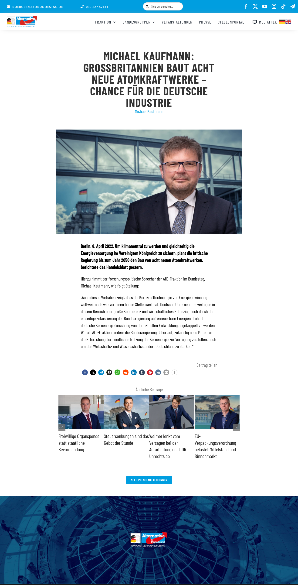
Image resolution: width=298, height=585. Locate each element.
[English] (288, 21)
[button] (85, 372)
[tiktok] (283, 6)
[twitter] (255, 6)
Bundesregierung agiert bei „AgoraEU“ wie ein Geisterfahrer (215, 442)
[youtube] (264, 6)
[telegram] (292, 6)
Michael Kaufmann (149, 111)
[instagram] (274, 6)
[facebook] (246, 6)
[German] (282, 21)
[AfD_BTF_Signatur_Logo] (22, 18)
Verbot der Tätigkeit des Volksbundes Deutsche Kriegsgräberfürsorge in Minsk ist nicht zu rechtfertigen (170, 449)
